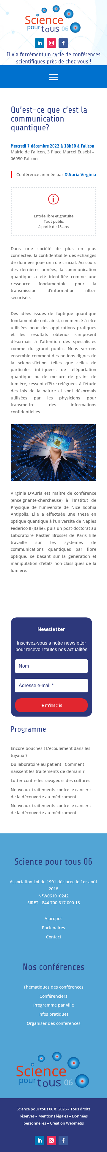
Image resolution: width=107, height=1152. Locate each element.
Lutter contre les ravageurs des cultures (50, 780)
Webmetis (75, 1123)
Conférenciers (53, 996)
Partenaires (53, 927)
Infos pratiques (53, 1014)
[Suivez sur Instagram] (51, 43)
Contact (53, 937)
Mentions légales (53, 1116)
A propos (53, 918)
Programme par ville (53, 1005)
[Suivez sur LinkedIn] (39, 43)
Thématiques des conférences (53, 987)
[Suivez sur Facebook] (63, 43)
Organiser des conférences (54, 1023)
